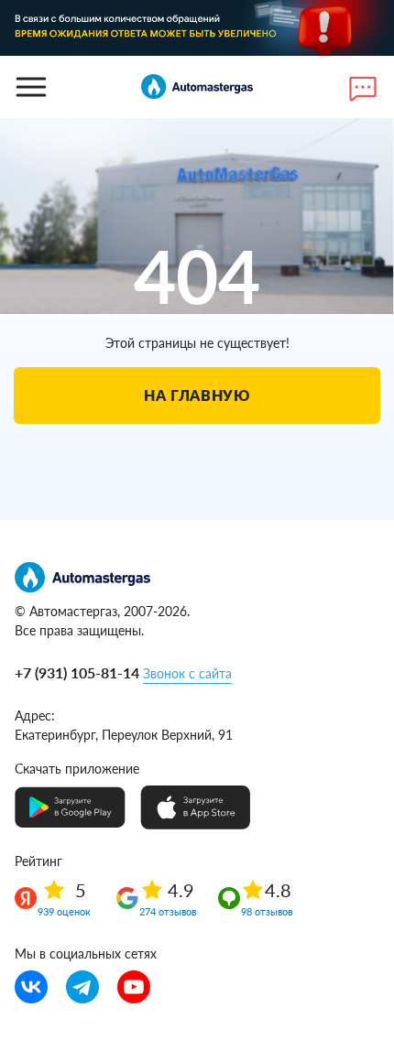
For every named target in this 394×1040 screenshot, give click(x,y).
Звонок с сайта (187, 673)
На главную (196, 395)
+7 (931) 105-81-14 (77, 672)
